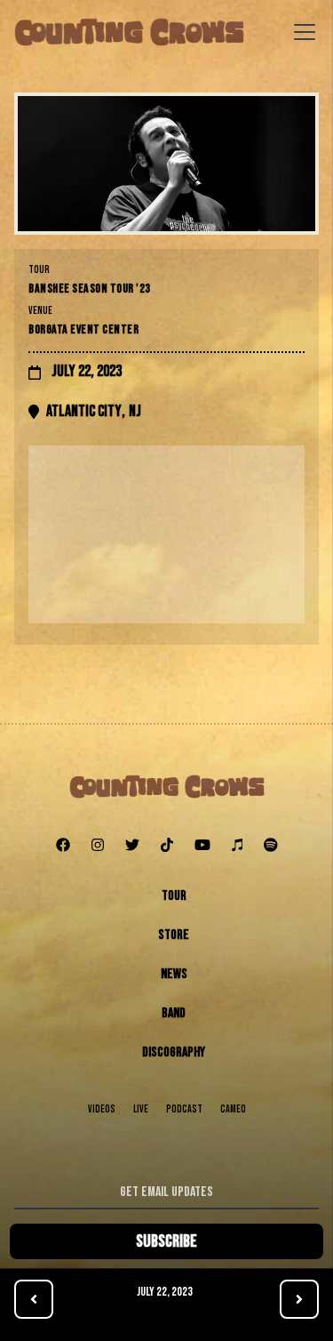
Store (173, 935)
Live (140, 1109)
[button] (301, 32)
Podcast (184, 1109)
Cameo (233, 1109)
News (174, 974)
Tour (174, 895)
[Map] (166, 534)
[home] (129, 32)
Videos (101, 1109)
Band (174, 1013)
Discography (173, 1052)
